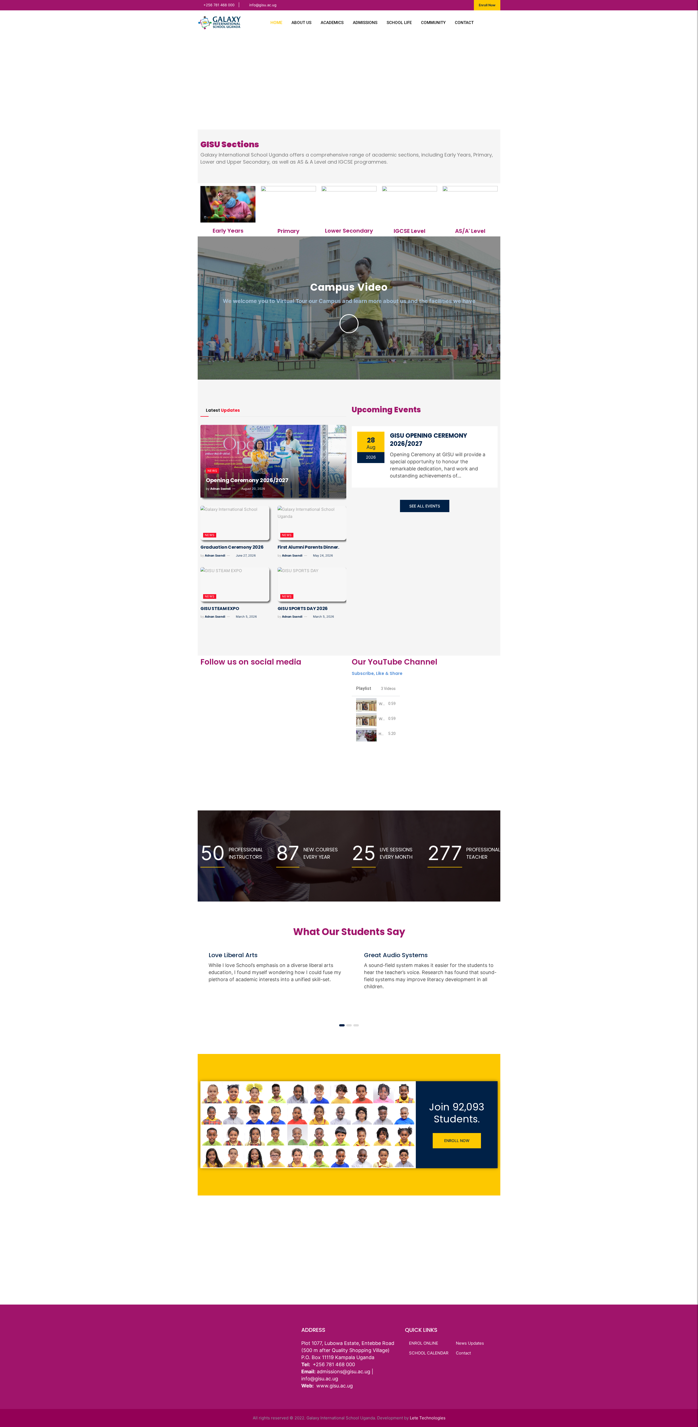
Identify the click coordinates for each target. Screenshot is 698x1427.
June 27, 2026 (245, 555)
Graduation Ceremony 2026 (231, 547)
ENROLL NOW (457, 1140)
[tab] (376, 703)
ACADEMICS (332, 22)
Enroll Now (487, 5)
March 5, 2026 (246, 616)
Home (276, 22)
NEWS (212, 471)
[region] (349, 82)
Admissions (365, 22)
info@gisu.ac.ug (262, 5)
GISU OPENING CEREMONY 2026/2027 (428, 439)
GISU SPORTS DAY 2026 (303, 608)
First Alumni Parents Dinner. (308, 547)
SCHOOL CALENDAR (429, 1353)
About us (301, 22)
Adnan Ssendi (220, 489)
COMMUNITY (433, 22)
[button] (206, 82)
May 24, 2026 (322, 555)
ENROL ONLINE (423, 1343)
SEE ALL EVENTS (424, 506)
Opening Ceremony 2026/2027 (247, 480)
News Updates (470, 1343)
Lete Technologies (428, 1417)
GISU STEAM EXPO (219, 608)
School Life (399, 22)
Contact (464, 22)
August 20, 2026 (252, 489)
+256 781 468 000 (218, 5)
